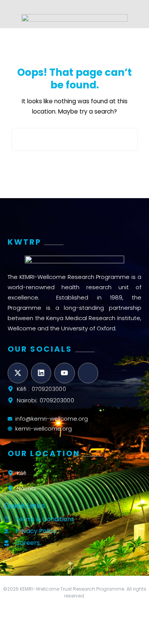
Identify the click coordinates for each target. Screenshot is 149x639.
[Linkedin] (41, 373)
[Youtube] (64, 373)
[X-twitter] (18, 373)
